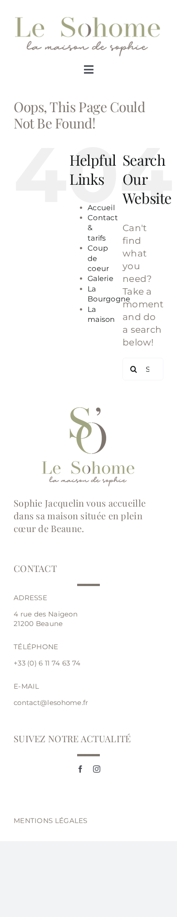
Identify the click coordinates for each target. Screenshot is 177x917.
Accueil (101, 207)
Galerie (100, 278)
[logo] (88, 18)
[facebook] (80, 769)
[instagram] (96, 769)
